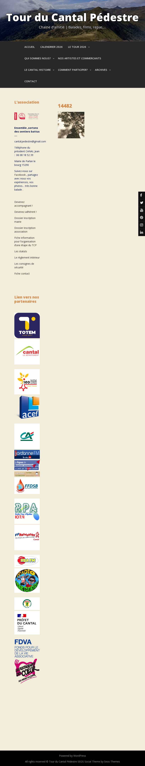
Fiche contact (22, 273)
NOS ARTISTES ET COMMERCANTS (79, 58)
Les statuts (20, 251)
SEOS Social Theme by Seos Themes (99, 761)
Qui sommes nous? (37, 58)
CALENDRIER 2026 (51, 47)
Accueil (29, 47)
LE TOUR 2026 (77, 47)
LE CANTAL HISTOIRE (37, 69)
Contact (30, 81)
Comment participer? (73, 69)
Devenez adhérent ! (25, 211)
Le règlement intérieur (27, 257)
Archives (101, 69)
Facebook (20, 174)
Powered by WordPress (72, 755)
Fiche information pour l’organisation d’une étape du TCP (25, 241)
